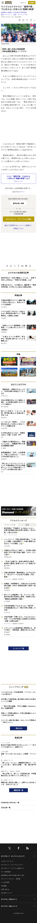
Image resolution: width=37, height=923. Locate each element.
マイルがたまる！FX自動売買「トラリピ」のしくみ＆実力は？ (18, 693)
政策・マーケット (6, 15)
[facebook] (18, 848)
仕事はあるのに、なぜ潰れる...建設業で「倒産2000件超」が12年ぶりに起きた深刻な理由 (18, 286)
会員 (27, 525)
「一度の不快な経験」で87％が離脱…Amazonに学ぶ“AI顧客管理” (18, 707)
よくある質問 (5, 882)
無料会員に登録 (18, 203)
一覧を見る (19, 728)
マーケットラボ (9, 525)
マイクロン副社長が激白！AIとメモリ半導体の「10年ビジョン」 (18, 721)
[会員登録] (31, 2)
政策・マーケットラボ (20, 15)
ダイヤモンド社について (9, 906)
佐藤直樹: (14, 12)
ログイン (23, 2)
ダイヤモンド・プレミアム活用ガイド (12, 868)
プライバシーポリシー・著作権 (10, 879)
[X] (9, 848)
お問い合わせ (5, 889)
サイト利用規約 (6, 872)
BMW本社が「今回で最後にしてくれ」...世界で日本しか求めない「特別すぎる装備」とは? (18, 279)
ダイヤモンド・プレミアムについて (12, 865)
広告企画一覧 (5, 807)
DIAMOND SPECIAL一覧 (10, 802)
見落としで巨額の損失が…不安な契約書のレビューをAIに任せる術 (18, 714)
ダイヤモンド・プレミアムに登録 (18, 219)
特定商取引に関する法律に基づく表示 (12, 875)
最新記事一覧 (18, 790)
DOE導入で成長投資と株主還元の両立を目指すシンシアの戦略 (18, 700)
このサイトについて (7, 861)
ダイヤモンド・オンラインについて (13, 856)
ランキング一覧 (18, 648)
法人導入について (6, 893)
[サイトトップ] (8, 2)
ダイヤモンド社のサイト (9, 899)
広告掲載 (3, 886)
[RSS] (27, 848)
